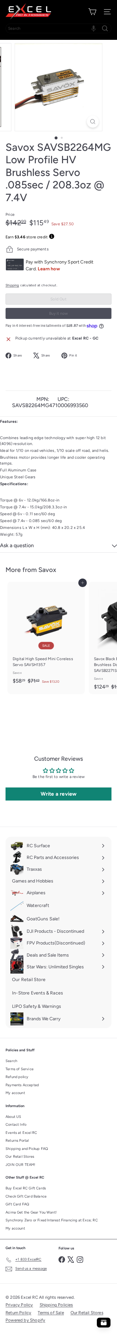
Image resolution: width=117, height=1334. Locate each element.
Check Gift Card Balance (26, 1196)
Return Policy (18, 1312)
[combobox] (58, 28)
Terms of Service (19, 1069)
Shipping (12, 285)
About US (13, 1117)
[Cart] (92, 11)
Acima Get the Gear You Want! (31, 1212)
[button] (93, 28)
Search (11, 1061)
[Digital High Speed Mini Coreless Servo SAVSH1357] (46, 635)
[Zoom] (93, 122)
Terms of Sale (51, 1312)
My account (15, 1093)
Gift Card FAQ (17, 1204)
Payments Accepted (22, 1085)
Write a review (59, 794)
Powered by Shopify (25, 1320)
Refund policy (17, 1077)
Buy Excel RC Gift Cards (26, 1188)
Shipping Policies (56, 1304)
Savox (47, 570)
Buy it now (58, 313)
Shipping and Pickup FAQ (27, 1149)
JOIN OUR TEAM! (20, 1165)
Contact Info (16, 1124)
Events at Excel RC (21, 1133)
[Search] (104, 28)
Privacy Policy (19, 1304)
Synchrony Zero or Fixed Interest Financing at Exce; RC (52, 1220)
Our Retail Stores (20, 1156)
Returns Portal (17, 1140)
